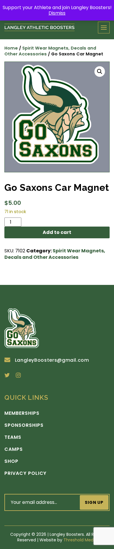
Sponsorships (24, 425)
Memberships (21, 413)
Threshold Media (80, 540)
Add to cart (57, 232)
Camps (13, 449)
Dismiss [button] (57, 13)
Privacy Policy (25, 473)
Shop (11, 461)
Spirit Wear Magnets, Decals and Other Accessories (50, 51)
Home (11, 48)
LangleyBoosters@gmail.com (52, 360)
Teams (12, 437)
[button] (99, 71)
